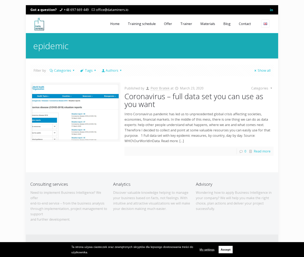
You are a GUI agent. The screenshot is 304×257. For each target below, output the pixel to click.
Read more (262, 151)
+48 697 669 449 (76, 9)
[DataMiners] (39, 23)
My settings (207, 249)
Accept (226, 249)
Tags (89, 70)
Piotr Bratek (160, 88)
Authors (112, 70)
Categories (62, 70)
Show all (264, 70)
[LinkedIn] (271, 10)
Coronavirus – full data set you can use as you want (193, 100)
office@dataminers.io (112, 9)
